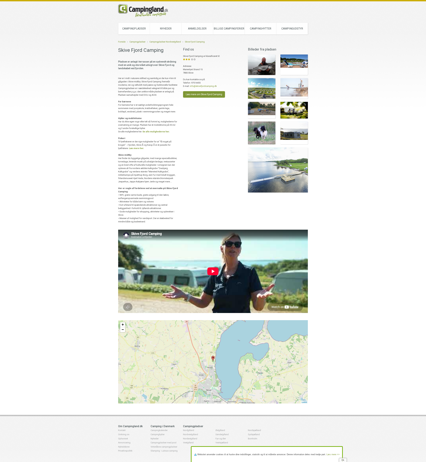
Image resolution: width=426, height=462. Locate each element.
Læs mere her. (136, 148)
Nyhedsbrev (124, 447)
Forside (121, 41)
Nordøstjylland (190, 438)
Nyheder (166, 28)
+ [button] (123, 324)
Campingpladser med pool (163, 442)
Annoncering (124, 442)
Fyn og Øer (220, 438)
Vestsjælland (221, 442)
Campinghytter (260, 28)
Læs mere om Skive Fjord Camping (204, 94)
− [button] (123, 330)
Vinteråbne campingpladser (164, 447)
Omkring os (123, 434)
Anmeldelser (197, 28)
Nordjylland (188, 430)
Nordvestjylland (190, 434)
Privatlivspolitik (125, 451)
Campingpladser (134, 28)
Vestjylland (188, 442)
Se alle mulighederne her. (156, 131)
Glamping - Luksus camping (164, 451)
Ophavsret (123, 438)
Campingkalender (159, 430)
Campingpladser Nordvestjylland (165, 41)
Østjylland (220, 430)
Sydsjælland (254, 434)
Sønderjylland (222, 434)
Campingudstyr (292, 28)
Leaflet (304, 402)
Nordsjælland (254, 430)
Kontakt (122, 430)
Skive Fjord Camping (195, 41)
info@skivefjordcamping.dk (203, 86)
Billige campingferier (229, 28)
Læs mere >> (333, 454)
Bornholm (252, 438)
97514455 (196, 83)
